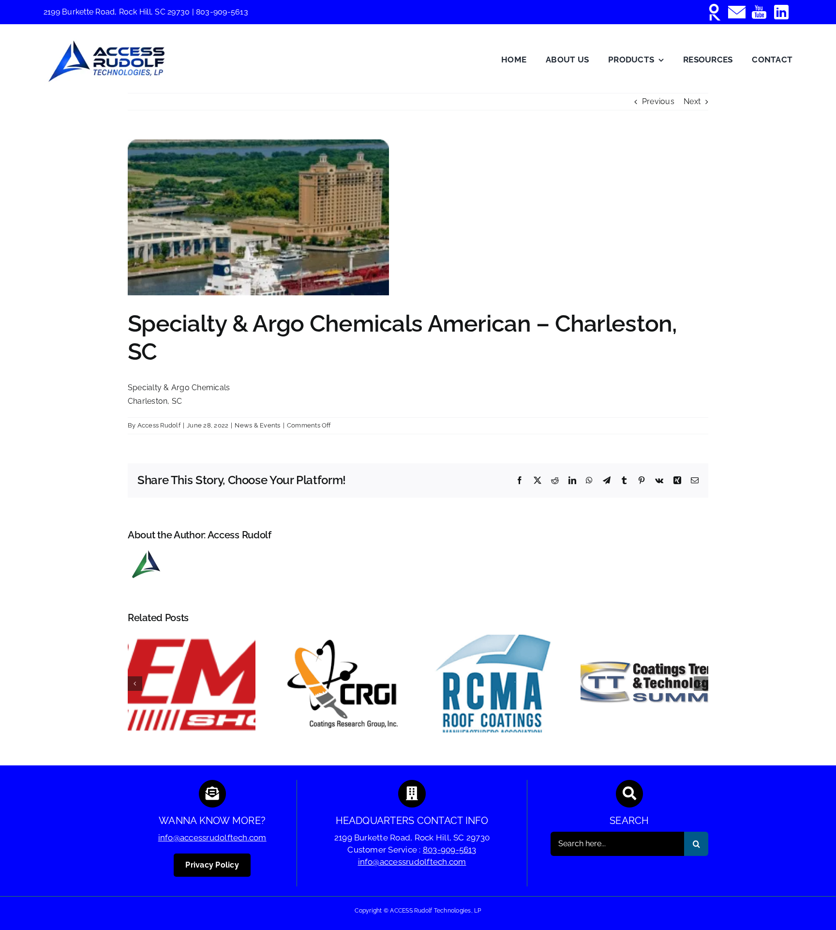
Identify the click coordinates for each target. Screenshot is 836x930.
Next (692, 101)
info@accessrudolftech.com (212, 837)
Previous (658, 101)
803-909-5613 (222, 11)
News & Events (257, 425)
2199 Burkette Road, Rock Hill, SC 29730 (118, 11)
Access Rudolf (158, 425)
